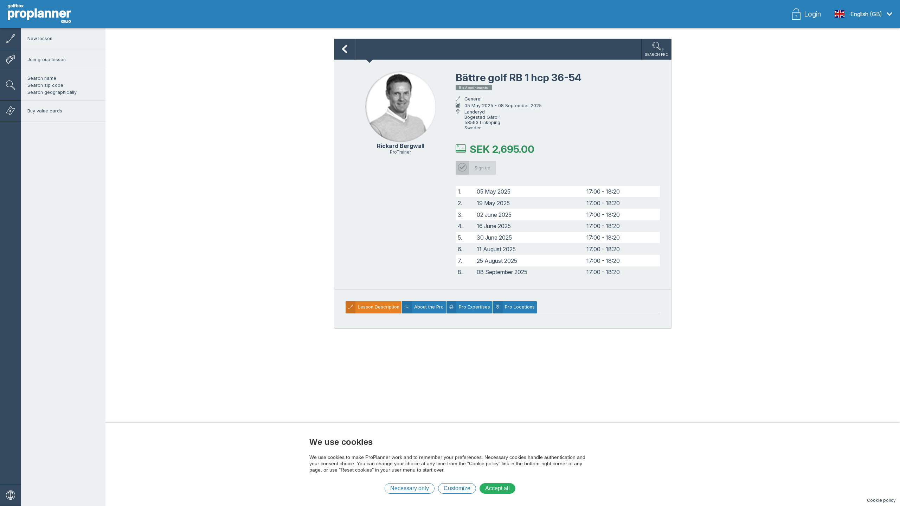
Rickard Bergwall (400, 145)
